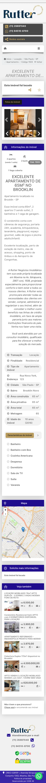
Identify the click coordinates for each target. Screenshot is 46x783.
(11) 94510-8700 (18, 31)
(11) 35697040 (17, 26)
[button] (7, 119)
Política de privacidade (23, 778)
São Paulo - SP (31, 59)
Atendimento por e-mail (25, 735)
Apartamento (12, 62)
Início (8, 59)
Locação (18, 59)
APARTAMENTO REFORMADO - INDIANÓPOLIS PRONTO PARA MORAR (22, 637)
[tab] (12, 102)
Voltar (39, 62)
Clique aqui (9, 707)
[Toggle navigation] (38, 48)
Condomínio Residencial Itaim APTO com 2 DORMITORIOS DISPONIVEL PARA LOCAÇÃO (21, 617)
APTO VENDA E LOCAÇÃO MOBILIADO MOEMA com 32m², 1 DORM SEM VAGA (22, 676)
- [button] (5, 514)
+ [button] (5, 509)
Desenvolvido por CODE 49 (23, 781)
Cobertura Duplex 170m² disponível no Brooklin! (22, 657)
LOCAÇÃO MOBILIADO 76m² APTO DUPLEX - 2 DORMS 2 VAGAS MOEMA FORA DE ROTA (22, 595)
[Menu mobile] (5, 48)
